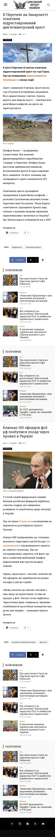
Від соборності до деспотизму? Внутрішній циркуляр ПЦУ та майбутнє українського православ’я (35, 315)
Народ (22, 326)
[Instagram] (20, 824)
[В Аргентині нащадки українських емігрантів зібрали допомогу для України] (10, 330)
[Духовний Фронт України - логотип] (27, 5)
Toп (21, 275)
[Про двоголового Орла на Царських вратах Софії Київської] (10, 280)
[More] (43, 260)
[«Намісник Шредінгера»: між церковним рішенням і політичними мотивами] (10, 297)
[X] (35, 824)
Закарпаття (17, 247)
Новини (7, 40)
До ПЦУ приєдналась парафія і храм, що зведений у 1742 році (36, 412)
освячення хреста (33, 247)
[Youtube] (43, 824)
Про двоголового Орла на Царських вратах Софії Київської (34, 281)
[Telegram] (28, 824)
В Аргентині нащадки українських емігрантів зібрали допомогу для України (33, 333)
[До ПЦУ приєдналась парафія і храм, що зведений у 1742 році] (10, 411)
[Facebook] (12, 824)
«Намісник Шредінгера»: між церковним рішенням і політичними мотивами (36, 298)
